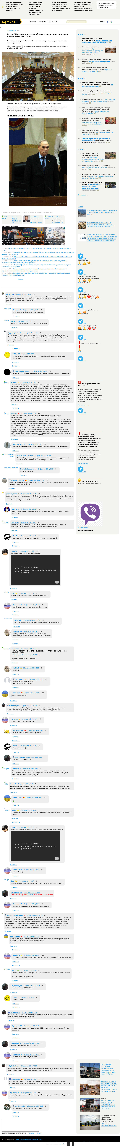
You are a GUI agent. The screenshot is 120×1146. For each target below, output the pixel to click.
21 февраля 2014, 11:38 (23, 295)
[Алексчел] (8, 619)
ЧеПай (8, 295)
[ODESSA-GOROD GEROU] (8, 456)
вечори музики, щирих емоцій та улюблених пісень (98, 100)
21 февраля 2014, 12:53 (26, 997)
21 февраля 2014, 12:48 (31, 1026)
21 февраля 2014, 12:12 (32, 892)
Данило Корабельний (14, 915)
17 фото (61, 222)
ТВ (49, 22)
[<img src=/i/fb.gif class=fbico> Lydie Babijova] (3, 706)
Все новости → (83, 195)
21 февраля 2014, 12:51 (40, 371)
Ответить (9, 305)
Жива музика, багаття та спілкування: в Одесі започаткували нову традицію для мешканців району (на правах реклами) (109, 1086)
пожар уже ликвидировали (99, 61)
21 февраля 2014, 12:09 (34, 797)
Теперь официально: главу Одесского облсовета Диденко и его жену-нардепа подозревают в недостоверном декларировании (34, 262)
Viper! (15, 536)
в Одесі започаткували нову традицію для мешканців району (92, 51)
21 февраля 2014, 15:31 (35, 679)
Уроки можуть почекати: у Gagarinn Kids (96, 166)
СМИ (54, 22)
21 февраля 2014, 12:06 (29, 509)
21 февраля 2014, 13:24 (31, 632)
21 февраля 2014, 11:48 (26, 593)
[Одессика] (7, 609)
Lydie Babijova (14, 706)
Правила (31, 1133)
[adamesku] (7, 512)
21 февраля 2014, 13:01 (32, 1043)
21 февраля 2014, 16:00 (35, 1106)
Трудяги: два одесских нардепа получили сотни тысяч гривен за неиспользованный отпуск (55, 242)
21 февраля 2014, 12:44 (28, 970)
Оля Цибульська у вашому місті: (93, 99)
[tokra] (6, 320)
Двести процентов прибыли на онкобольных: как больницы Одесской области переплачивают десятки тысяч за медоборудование (34, 270)
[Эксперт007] (6, 769)
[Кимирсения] (5, 697)
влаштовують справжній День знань (95, 168)
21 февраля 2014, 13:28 (29, 1066)
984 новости (15, 220)
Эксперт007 (16, 769)
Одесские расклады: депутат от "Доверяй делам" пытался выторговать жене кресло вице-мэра (36, 249)
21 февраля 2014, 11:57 (30, 769)
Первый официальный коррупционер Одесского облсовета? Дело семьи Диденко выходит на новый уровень (36, 266)
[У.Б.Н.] (7, 357)
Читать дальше (83, 405)
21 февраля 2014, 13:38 (34, 444)
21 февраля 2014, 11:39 (43, 456)
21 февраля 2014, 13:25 (31, 668)
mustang (14, 551)
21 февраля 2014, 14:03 (46, 469)
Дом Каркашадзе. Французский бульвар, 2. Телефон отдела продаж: (106, 5)
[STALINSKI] (5, 523)
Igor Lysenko (19, 679)
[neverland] (6, 649)
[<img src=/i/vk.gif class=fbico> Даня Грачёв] (5, 332)
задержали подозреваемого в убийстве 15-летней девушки (93, 159)
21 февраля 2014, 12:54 (28, 383)
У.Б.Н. (15, 354)
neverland (15, 649)
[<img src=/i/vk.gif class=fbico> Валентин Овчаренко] (7, 375)
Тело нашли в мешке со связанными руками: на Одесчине (90, 155)
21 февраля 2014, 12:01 (25, 784)
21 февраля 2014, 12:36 (26, 354)
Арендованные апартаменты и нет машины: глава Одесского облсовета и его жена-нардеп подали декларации (11, 241)
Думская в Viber (83, 527)
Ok (68, 1144)
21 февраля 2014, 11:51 (24, 321)
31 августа (81, 34)
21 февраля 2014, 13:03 (32, 1054)
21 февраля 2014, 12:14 (32, 904)
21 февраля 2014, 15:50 (32, 1079)
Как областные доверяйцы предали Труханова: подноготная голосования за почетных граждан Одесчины (33, 241)
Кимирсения (15, 693)
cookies (62, 1144)
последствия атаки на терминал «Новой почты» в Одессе (97, 41)
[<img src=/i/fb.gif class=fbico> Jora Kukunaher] (7, 1110)
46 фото (40, 222)
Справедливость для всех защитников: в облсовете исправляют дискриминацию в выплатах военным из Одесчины (36, 274)
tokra (13, 321)
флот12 (14, 383)
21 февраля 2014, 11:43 (30, 310)
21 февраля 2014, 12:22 (31, 936)
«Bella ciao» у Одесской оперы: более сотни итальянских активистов (97, 92)
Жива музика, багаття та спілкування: (90, 48)
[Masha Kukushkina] (11, 468)
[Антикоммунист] (7, 448)
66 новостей (55, 222)
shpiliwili (16, 632)
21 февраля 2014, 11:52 (29, 706)
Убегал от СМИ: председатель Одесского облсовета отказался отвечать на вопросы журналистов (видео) (37, 257)
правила (30, 895)
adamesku (15, 509)
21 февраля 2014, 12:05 (32, 620)
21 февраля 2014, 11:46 (32, 693)
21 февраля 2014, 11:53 (29, 719)
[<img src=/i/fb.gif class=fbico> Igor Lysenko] (7, 683)
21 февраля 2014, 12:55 (28, 413)
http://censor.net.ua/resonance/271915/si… (26, 655)
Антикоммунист (19, 444)
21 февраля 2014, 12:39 (29, 1012)
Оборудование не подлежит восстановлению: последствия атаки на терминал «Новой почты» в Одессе (108, 1069)
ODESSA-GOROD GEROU (25, 456)
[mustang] (5, 555)
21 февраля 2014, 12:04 (28, 536)
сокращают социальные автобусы (97, 70)
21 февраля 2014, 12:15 (35, 915)
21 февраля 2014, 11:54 (30, 333)
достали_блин (11, 494)
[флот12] (6, 383)
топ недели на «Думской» (97, 85)
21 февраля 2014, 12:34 (32, 986)
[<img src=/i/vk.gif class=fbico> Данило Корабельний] (2, 913)
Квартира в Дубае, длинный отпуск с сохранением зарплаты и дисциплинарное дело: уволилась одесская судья (36, 8)
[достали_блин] (3, 493)
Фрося (14, 810)
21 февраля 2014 (11, 30)
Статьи (32, 22)
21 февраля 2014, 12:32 (28, 810)
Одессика (16, 605)
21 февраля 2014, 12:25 (32, 955)
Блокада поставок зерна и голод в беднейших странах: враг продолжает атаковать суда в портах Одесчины (83, 6)
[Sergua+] (7, 309)
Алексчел (17, 620)
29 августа (81, 149)
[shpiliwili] (7, 635)
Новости (41, 22)
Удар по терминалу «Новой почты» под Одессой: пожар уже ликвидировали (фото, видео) (108, 1104)
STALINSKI (15, 522)
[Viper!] (7, 540)
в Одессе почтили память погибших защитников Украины (92, 186)
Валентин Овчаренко (22, 371)
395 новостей (33, 222)
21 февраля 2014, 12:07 (34, 757)
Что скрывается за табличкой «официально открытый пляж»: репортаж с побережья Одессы (102, 212)
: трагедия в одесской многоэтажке (96, 141)
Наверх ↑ (21, 279)
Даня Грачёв (14, 333)
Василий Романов (17, 480)
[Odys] (6, 592)
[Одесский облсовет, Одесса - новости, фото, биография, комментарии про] (6, 218)
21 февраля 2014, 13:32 (28, 1093)
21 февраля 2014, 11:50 (32, 605)
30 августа (81, 78)
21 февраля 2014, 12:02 (35, 730)
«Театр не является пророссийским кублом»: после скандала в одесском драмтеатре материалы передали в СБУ (100, 224)
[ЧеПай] (3, 294)
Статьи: (80, 206)
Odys (12, 593)
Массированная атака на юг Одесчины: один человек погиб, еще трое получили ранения (14, 6)
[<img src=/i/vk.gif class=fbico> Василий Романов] (4, 482)
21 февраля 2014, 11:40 (28, 522)
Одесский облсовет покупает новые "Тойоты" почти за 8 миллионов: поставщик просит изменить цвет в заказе (38, 253)
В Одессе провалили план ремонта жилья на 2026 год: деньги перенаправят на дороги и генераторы (61, 6)
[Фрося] (7, 810)
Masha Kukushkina (27, 469)
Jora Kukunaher (20, 1106)
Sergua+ (16, 310)
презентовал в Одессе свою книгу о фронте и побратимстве (93, 123)
